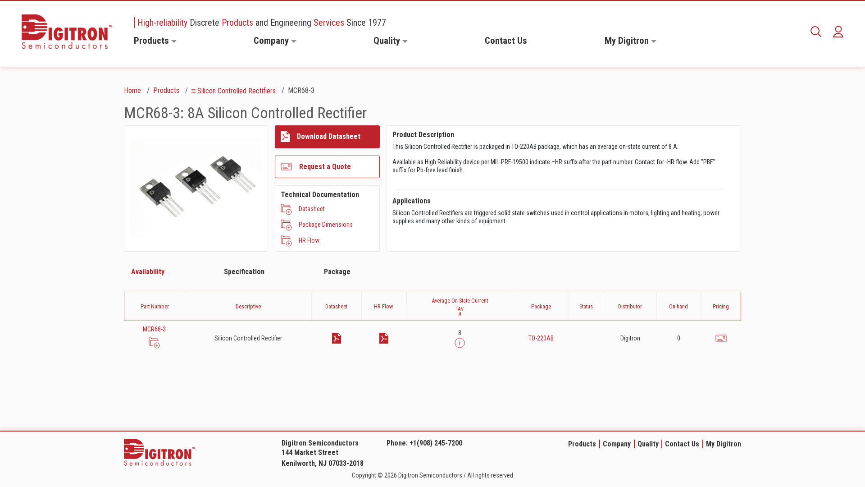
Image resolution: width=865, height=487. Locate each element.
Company (271, 40)
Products (151, 40)
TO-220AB (541, 338)
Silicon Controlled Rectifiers (236, 91)
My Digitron (627, 40)
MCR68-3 (154, 329)
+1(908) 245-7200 (436, 443)
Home (132, 90)
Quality (386, 40)
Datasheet (312, 208)
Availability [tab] (147, 271)
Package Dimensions (326, 224)
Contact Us (506, 40)
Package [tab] (337, 271)
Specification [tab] (244, 271)
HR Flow (309, 240)
